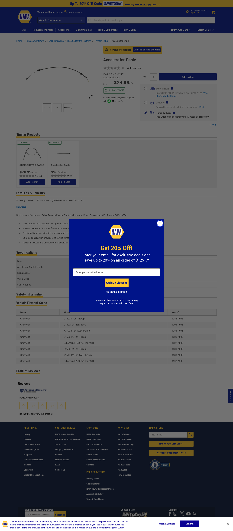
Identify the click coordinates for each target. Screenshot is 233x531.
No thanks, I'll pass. (116, 291)
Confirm (190, 523)
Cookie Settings (167, 523)
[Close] (227, 523)
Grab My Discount (116, 282)
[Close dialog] (160, 223)
